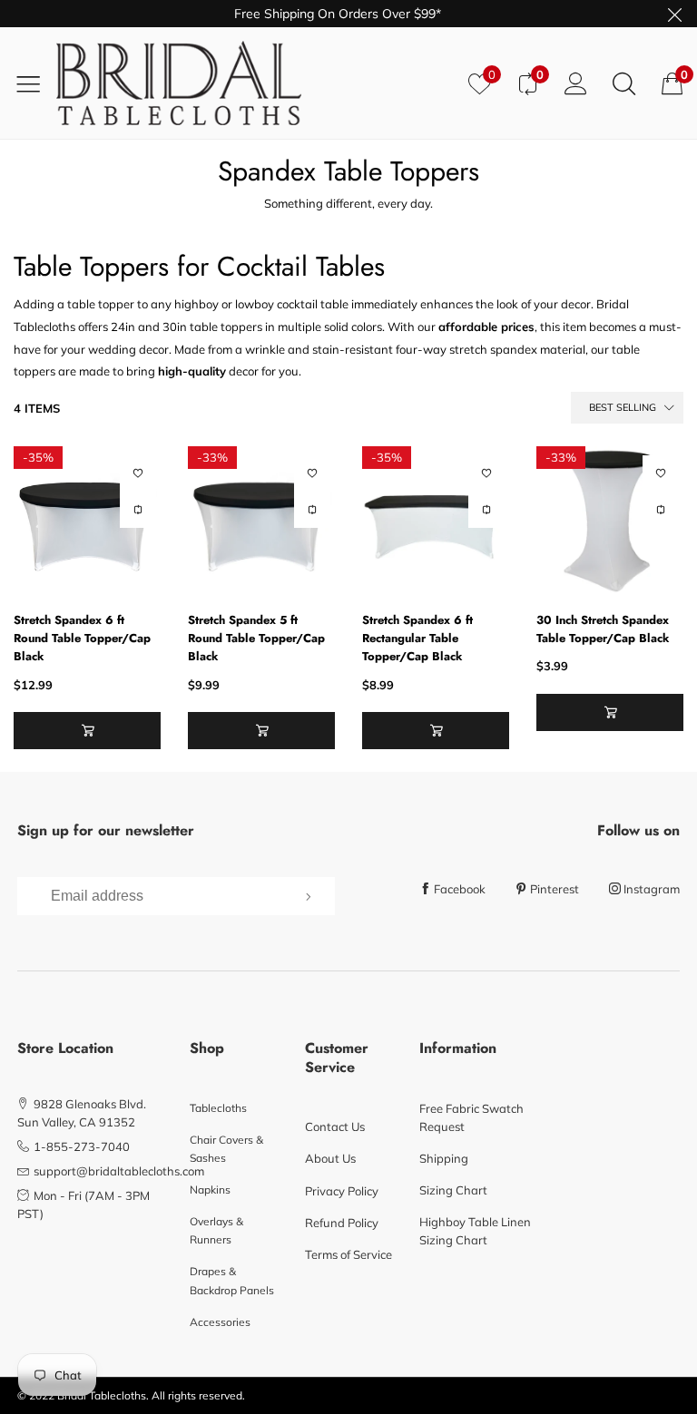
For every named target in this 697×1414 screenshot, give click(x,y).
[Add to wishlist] (138, 473)
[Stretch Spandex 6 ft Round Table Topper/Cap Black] (87, 519)
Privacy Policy (341, 1191)
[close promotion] (674, 13)
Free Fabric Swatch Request (471, 1117)
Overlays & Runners (216, 1230)
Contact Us (335, 1126)
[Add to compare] (138, 510)
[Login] (576, 83)
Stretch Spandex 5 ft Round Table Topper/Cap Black (256, 638)
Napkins (210, 1189)
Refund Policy (341, 1222)
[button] (87, 730)
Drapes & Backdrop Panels (232, 1280)
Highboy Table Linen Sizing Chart (475, 1230)
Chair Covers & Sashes (226, 1149)
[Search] (624, 83)
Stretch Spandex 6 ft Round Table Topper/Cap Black (82, 638)
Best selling (622, 407)
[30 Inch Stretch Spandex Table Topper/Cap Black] (609, 519)
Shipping (443, 1158)
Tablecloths (218, 1108)
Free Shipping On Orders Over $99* (337, 13)
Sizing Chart (453, 1190)
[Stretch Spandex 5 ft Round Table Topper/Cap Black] (261, 519)
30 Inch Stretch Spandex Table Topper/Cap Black (603, 629)
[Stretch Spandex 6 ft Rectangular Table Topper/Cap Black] (435, 519)
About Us (330, 1158)
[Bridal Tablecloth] (255, 83)
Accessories (220, 1322)
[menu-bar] (35, 83)
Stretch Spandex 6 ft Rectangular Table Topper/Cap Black (417, 638)
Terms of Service (348, 1254)
